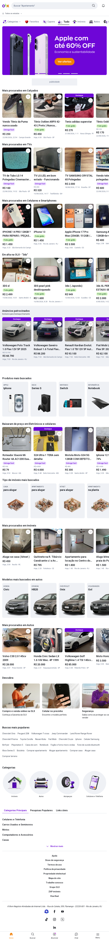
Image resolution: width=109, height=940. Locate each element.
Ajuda (54, 856)
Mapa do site (55, 878)
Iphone (79, 739)
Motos (5, 829)
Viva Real (54, 896)
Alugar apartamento (58, 750)
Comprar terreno (9, 756)
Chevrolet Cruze (66, 739)
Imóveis (81, 21)
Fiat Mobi (52, 739)
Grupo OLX (55, 887)
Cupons (51, 21)
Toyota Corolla (26, 739)
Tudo (66, 21)
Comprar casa (76, 750)
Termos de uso (54, 865)
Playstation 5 (17, 745)
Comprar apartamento (37, 750)
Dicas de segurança (54, 860)
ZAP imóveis (54, 891)
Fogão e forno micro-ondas (63, 745)
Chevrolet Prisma (10, 739)
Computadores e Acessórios (17, 834)
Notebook (44, 745)
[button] (54, 5)
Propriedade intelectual (54, 874)
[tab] (15, 810)
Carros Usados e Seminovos (17, 824)
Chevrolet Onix (8, 733)
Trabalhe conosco (54, 882)
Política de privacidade (54, 869)
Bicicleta (20, 750)
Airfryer (5, 745)
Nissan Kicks (40, 739)
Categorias (12, 21)
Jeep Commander (60, 733)
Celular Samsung (91, 739)
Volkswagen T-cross (40, 733)
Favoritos (34, 21)
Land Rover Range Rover (81, 733)
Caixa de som (31, 745)
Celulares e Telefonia (13, 819)
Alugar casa (90, 750)
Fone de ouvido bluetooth (88, 745)
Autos (97, 21)
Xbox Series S (8, 750)
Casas (5, 840)
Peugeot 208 (23, 733)
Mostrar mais (56, 846)
